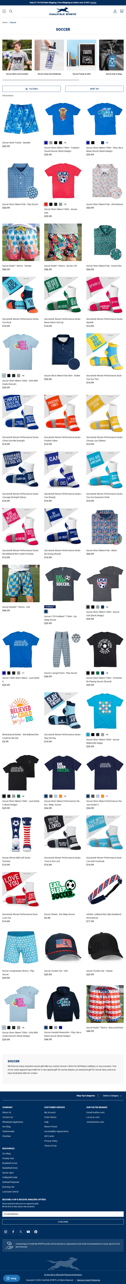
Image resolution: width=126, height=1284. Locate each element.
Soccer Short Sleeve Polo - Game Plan (104, 266)
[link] (46, 142)
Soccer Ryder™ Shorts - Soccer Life (60, 266)
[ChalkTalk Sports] (63, 11)
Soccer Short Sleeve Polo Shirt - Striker (62, 375)
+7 (23, 673)
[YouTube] (28, 1231)
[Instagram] (5, 1231)
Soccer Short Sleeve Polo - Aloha (101, 550)
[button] (4, 11)
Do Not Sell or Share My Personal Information (63, 1275)
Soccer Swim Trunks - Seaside (16, 142)
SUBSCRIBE (63, 1222)
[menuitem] (115, 11)
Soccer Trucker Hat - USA (56, 971)
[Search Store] (11, 11)
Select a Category (110, 1096)
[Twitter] (20, 1231)
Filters (33, 89)
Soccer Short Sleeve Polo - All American (104, 204)
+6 (107, 673)
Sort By (94, 89)
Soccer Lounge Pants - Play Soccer (60, 673)
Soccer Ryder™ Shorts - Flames (16, 266)
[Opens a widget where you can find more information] (11, 1278)
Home (5, 22)
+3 (65, 142)
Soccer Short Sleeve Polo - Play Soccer (20, 204)
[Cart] (122, 11)
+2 (65, 796)
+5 (65, 204)
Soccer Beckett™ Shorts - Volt (16, 607)
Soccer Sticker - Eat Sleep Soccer (59, 914)
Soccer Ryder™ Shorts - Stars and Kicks (104, 1027)
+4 (23, 375)
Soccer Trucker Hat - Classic (99, 971)
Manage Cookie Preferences (88, 1280)
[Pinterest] (35, 1231)
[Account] (115, 11)
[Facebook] (13, 1231)
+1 (107, 796)
